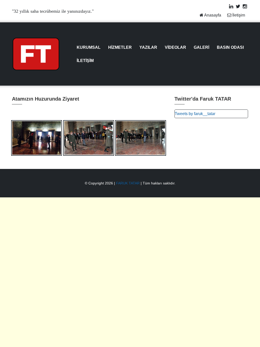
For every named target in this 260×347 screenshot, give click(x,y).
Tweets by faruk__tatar (195, 114)
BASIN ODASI (230, 47)
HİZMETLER (120, 47)
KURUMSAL (89, 47)
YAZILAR (148, 47)
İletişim (238, 15)
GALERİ (201, 47)
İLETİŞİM (85, 60)
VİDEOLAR (175, 47)
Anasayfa (212, 15)
